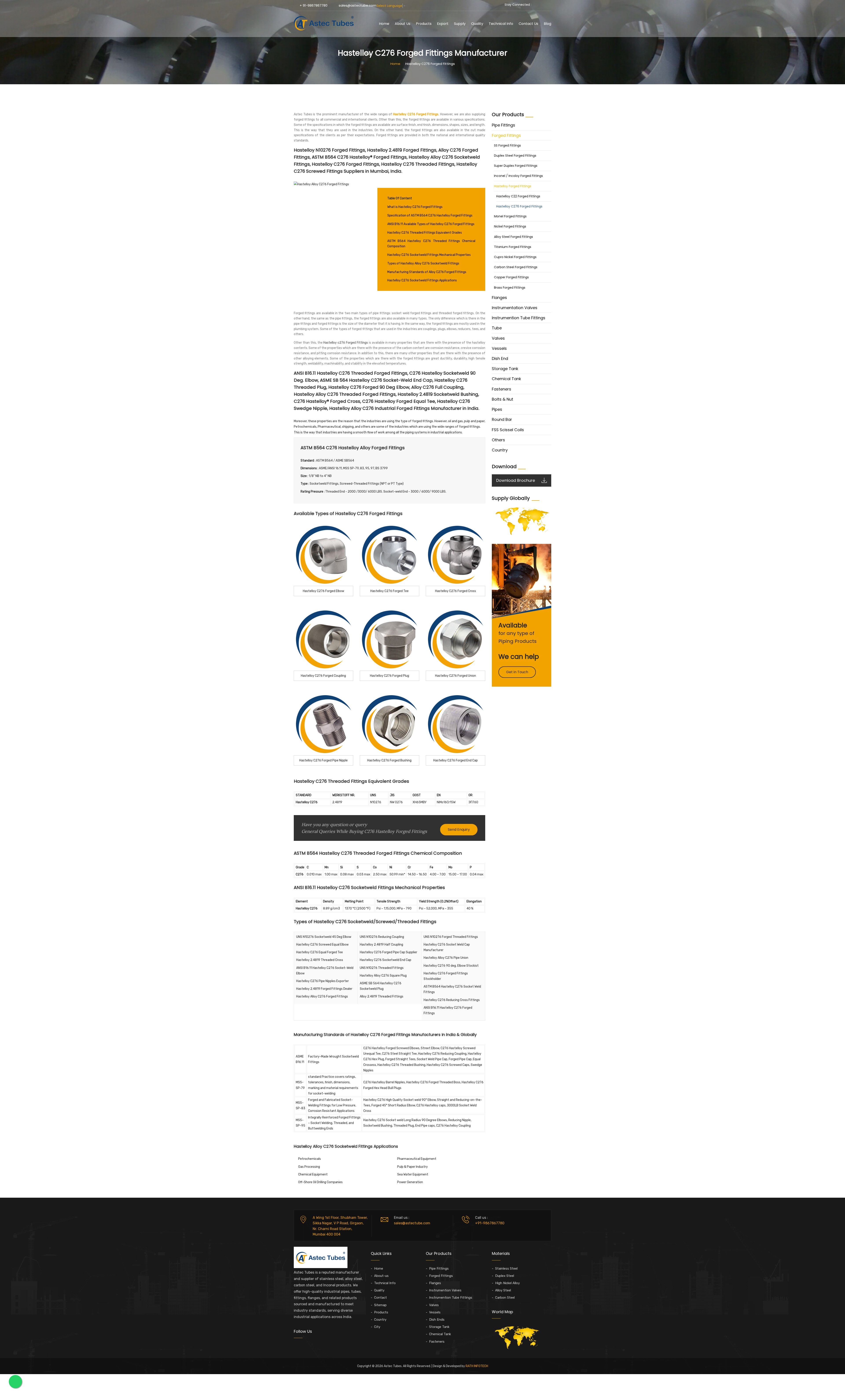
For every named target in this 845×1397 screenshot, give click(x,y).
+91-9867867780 (489, 1223)
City (377, 1327)
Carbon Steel (505, 1298)
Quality (477, 23)
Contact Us (528, 23)
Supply (460, 23)
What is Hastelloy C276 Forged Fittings (415, 207)
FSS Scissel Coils (508, 430)
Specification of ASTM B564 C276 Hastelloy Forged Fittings (429, 215)
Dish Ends (437, 1320)
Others (498, 440)
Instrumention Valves (445, 1290)
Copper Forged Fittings (511, 277)
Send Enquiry (459, 829)
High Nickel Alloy (507, 1283)
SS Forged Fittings (507, 145)
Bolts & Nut (502, 399)
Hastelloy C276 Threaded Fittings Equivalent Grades (424, 233)
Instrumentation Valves (514, 307)
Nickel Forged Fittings (510, 226)
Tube (497, 328)
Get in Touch (517, 672)
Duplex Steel (504, 1276)
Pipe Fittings (503, 125)
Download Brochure (515, 480)
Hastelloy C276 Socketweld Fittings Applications (422, 280)
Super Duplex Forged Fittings (515, 165)
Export (442, 23)
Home (384, 23)
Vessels (499, 348)
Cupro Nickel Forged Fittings (515, 257)
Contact (380, 1298)
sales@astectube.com (357, 5)
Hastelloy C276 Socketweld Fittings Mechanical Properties (429, 255)
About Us (402, 23)
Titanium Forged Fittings (512, 247)
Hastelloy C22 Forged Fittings (518, 196)
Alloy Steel (503, 1290)
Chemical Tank (506, 378)
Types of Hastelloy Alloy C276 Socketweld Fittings (423, 263)
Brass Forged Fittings (509, 287)
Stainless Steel (506, 1268)
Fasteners (501, 389)
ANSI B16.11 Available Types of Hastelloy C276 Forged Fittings (430, 224)
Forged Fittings (506, 135)
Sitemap (380, 1305)
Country (500, 450)
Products (424, 23)
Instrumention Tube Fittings (518, 318)
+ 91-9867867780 (313, 5)
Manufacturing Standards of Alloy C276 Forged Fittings (426, 272)
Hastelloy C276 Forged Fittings (519, 206)
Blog (547, 23)
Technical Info (501, 23)
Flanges (499, 297)
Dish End (500, 358)
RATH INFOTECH (477, 1366)
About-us (381, 1276)
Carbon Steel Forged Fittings (515, 267)
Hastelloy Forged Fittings (512, 186)
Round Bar (502, 419)
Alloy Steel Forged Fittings (513, 237)
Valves (498, 338)
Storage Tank (505, 368)
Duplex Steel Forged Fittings (515, 155)
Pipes (497, 409)
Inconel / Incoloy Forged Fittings (518, 176)
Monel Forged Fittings (510, 216)
